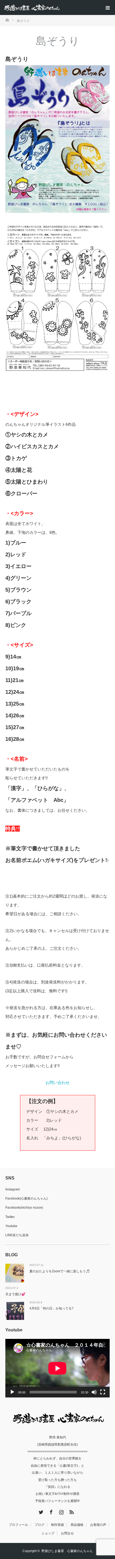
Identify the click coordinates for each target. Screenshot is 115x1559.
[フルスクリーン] (102, 1392)
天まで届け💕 (15, 1294)
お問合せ (67, 1533)
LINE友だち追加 (17, 1235)
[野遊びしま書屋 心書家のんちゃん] (59, 7)
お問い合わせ (57, 1082)
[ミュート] (94, 1392)
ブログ (39, 1525)
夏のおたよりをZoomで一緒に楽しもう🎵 (59, 1271)
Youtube (11, 1226)
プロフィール (18, 1525)
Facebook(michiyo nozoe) (24, 1207)
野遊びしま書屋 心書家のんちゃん (67, 1551)
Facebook (51, 1511)
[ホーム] (7, 20)
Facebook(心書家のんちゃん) (26, 1198)
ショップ (47, 1533)
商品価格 (77, 1525)
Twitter (10, 1217)
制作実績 (57, 1525)
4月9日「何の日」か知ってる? (51, 1308)
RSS (71, 1511)
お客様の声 (98, 1525)
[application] (57, 1368)
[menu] (107, 7)
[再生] (12, 1392)
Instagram (12, 1189)
